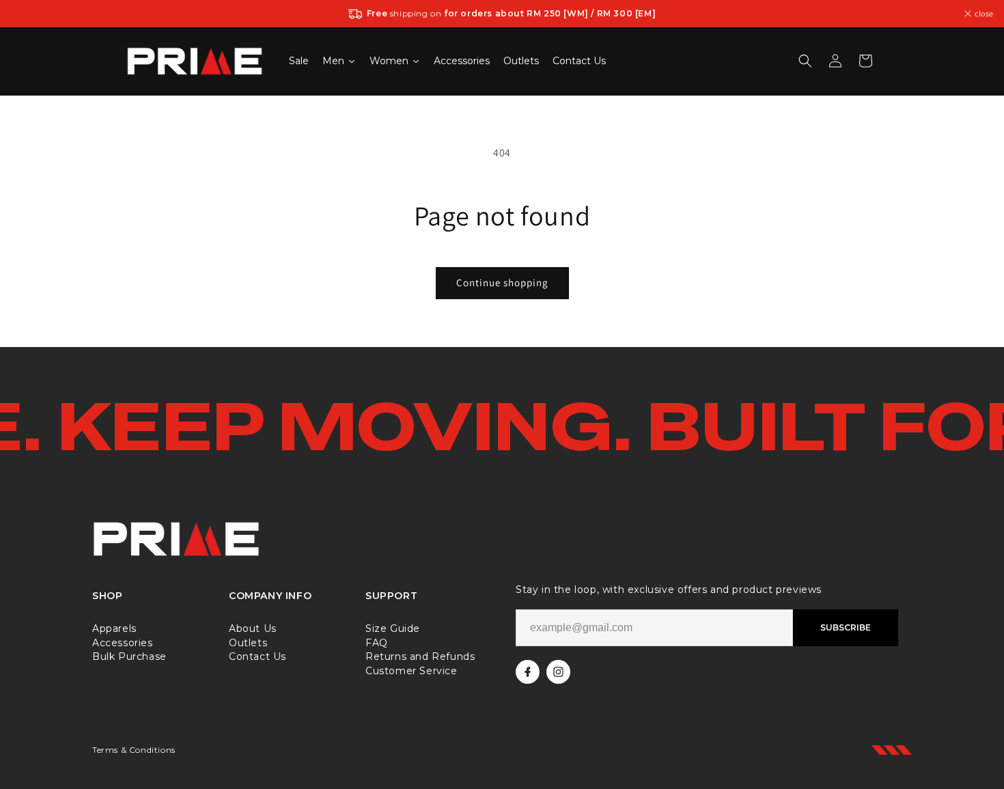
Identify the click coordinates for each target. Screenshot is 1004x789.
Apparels (114, 628)
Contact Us (257, 656)
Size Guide (392, 628)
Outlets (248, 642)
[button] (805, 61)
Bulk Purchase (129, 656)
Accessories (122, 642)
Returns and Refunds (420, 656)
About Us (253, 628)
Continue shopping (502, 282)
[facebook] (528, 672)
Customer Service (411, 670)
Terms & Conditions (134, 749)
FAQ (376, 642)
